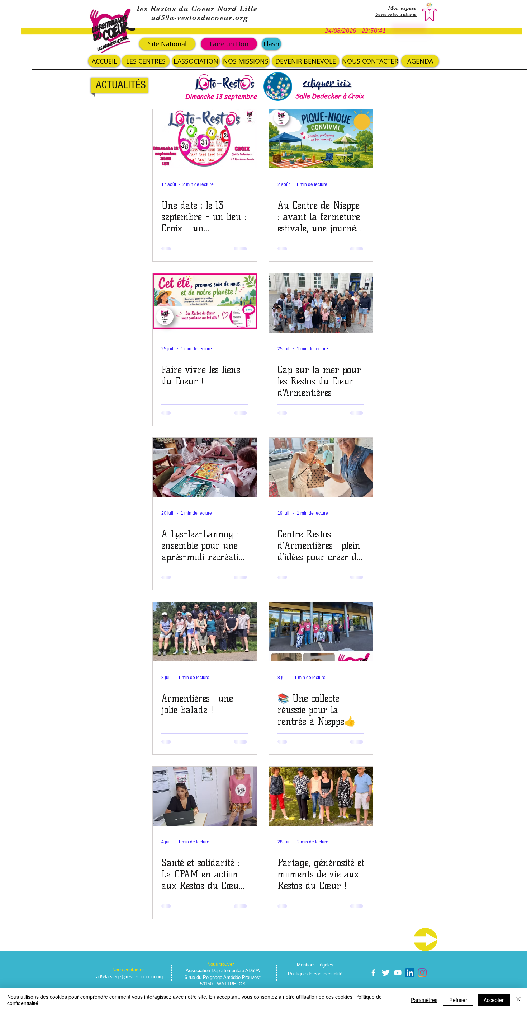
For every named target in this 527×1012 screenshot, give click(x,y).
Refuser (458, 999)
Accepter (494, 999)
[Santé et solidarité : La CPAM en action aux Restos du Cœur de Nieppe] (205, 796)
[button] (271, 44)
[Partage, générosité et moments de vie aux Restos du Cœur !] (321, 796)
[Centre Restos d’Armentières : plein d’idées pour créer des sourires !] (321, 467)
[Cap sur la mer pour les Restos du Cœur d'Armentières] (321, 303)
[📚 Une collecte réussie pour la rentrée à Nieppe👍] (321, 631)
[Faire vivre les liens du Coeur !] (205, 303)
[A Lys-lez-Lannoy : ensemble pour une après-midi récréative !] (205, 467)
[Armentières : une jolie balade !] (205, 631)
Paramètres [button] (424, 999)
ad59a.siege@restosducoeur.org (129, 976)
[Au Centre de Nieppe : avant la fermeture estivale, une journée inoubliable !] (321, 138)
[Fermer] (518, 999)
